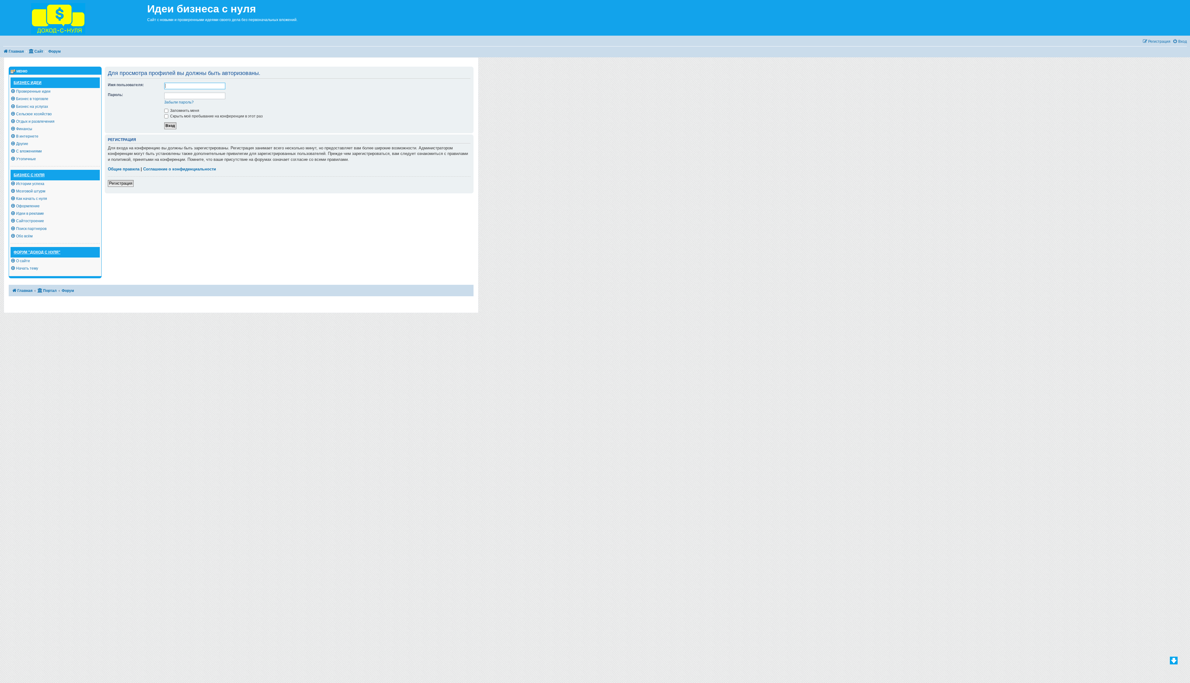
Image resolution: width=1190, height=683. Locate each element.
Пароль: (115, 95)
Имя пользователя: (126, 85)
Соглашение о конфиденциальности (179, 169)
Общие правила (123, 169)
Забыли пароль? (179, 102)
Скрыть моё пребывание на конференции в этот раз (216, 116)
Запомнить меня (184, 110)
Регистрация (120, 183)
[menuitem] (1180, 41)
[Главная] (73, 18)
